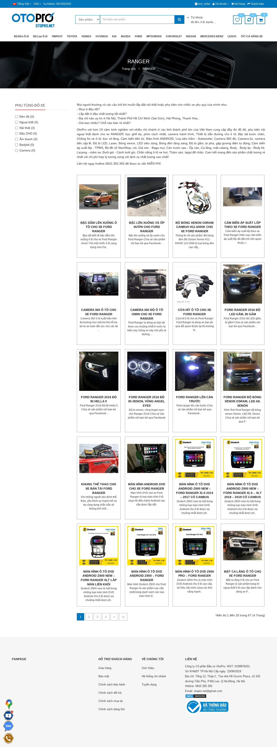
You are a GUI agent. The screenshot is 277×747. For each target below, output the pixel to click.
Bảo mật (103, 676)
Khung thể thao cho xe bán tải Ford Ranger (98, 488)
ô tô (202, 22)
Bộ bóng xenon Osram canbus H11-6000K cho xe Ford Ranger (195, 227)
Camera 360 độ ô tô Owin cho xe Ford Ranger (146, 314)
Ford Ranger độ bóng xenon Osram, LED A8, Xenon (242, 401)
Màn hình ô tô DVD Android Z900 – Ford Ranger (147, 576)
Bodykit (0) (26, 144)
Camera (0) (27, 150)
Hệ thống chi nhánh (154, 676)
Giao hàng (104, 668)
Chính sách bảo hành (111, 684)
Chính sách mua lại (110, 701)
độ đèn (195, 22)
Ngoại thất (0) (28, 122)
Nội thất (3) (27, 128)
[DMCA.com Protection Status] (196, 696)
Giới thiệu (148, 668)
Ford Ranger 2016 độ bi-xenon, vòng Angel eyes (146, 401)
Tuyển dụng (149, 684)
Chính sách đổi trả (109, 692)
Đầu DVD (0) (28, 133)
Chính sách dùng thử (111, 709)
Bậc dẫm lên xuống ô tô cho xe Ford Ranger (99, 227)
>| (123, 617)
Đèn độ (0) (26, 116)
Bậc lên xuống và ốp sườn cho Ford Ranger (146, 227)
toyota (210, 22)
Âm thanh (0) (28, 139)
